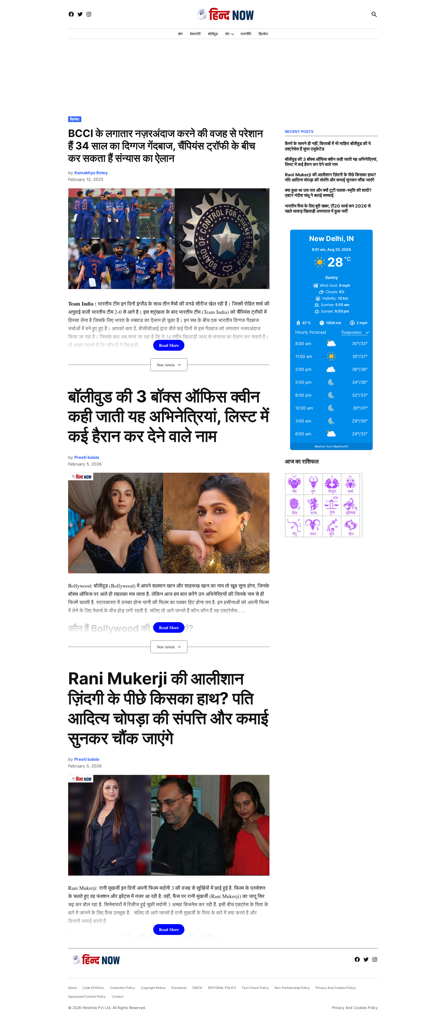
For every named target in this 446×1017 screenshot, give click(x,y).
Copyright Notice (153, 988)
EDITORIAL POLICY (222, 988)
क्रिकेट (263, 33)
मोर (227, 33)
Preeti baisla (86, 457)
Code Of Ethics (93, 988)
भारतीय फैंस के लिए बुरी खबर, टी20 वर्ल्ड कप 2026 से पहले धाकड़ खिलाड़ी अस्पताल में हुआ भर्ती (328, 208)
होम (180, 33)
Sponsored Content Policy (87, 996)
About (72, 988)
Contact (117, 996)
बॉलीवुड (213, 33)
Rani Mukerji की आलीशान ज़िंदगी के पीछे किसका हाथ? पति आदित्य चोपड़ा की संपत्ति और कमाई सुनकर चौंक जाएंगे (168, 708)
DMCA (197, 988)
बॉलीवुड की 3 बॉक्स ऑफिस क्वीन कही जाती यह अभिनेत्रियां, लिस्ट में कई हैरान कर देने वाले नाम (168, 416)
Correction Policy (122, 988)
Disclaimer (179, 988)
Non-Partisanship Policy (292, 988)
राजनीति (246, 33)
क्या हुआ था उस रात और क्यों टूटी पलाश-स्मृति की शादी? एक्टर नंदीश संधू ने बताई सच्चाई (328, 193)
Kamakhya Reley (91, 172)
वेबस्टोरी (195, 33)
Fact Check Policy (255, 988)
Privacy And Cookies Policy (336, 988)
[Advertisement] (223, 76)
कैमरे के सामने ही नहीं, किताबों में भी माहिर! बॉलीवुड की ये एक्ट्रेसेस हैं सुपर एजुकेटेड (328, 146)
